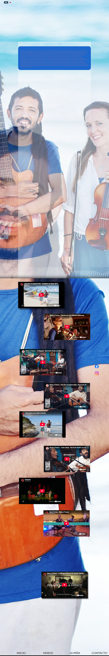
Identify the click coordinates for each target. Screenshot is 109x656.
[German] (10, 2)
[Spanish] (6, 2)
